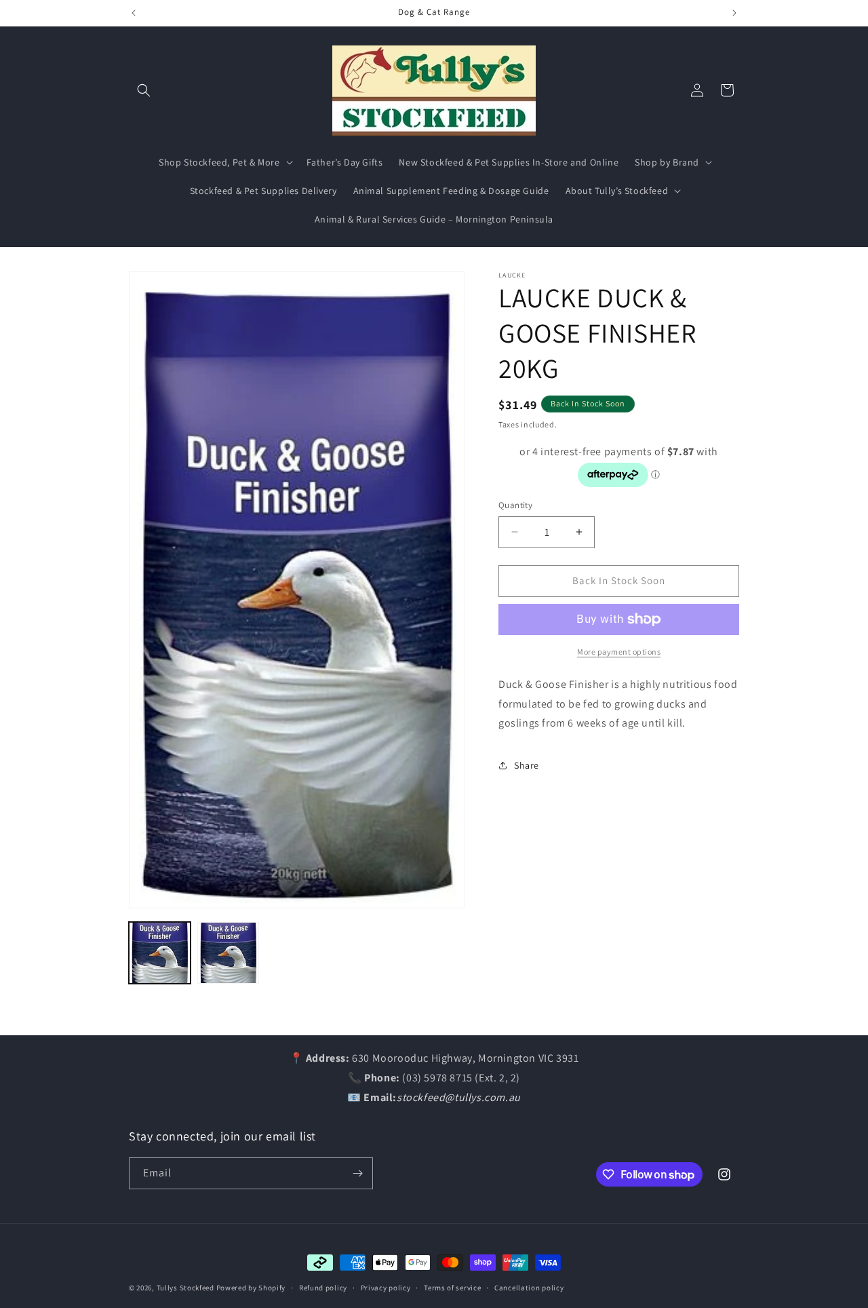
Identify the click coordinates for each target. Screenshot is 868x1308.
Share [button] (526, 765)
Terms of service (452, 1287)
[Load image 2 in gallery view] (228, 953)
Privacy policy (386, 1287)
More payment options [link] (618, 652)
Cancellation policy (529, 1287)
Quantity (515, 505)
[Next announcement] (734, 13)
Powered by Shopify (251, 1287)
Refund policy (323, 1287)
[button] (144, 90)
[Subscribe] (357, 1173)
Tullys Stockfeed (185, 1287)
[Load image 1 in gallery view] (160, 953)
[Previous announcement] (134, 13)
